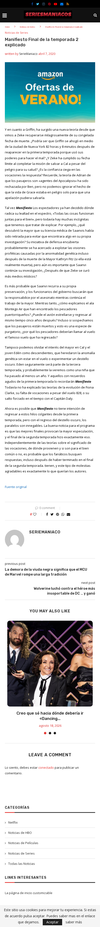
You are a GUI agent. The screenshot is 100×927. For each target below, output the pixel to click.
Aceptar (52, 922)
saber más (74, 922)
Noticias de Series (27, 27)
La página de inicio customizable (28, 893)
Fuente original (16, 487)
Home (7, 27)
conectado (46, 767)
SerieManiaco (28, 54)
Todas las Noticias (21, 863)
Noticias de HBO (20, 832)
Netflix (13, 822)
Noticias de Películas (23, 843)
